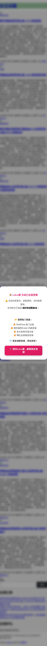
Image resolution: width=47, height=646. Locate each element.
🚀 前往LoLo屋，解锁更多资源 (23, 350)
